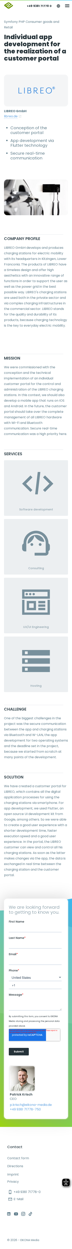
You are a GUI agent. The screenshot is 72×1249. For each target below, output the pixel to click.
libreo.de (11, 116)
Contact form (18, 1158)
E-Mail (15, 1199)
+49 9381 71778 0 (39, 6)
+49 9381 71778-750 (25, 1109)
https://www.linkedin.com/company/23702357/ (9, 1214)
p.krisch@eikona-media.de (31, 1104)
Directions (15, 1166)
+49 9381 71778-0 (24, 1192)
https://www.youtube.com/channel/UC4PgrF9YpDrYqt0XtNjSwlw (16, 1214)
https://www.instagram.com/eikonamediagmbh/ (23, 1214)
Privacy (13, 1181)
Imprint (13, 1174)
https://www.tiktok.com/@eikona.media (30, 1214)
